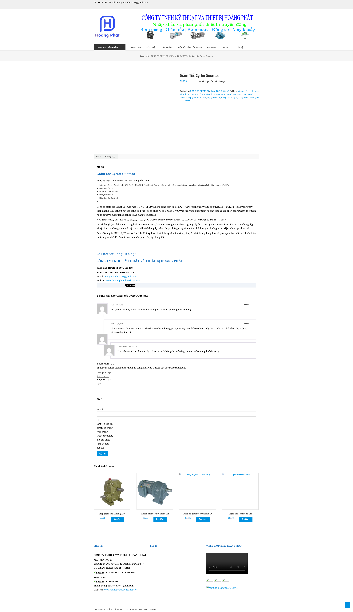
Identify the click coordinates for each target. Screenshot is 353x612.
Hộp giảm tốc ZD (213, 97)
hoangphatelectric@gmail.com (120, 276)
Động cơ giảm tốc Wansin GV (197, 513)
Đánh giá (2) (110, 156)
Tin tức (225, 47)
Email (100, 409)
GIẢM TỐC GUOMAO (180, 56)
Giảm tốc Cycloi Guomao (236, 94)
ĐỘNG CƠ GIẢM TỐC (160, 56)
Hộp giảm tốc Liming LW (112, 513)
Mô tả (98, 156)
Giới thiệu (151, 47)
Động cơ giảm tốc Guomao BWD (212, 94)
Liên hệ (239, 47)
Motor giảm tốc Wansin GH (155, 513)
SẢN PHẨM (166, 47)
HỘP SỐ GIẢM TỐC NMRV (190, 47)
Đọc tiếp (116, 519)
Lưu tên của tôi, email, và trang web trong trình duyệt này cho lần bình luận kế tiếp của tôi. (105, 435)
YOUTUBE (211, 47)
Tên (99, 399)
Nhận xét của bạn (104, 381)
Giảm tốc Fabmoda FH (240, 513)
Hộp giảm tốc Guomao (197, 97)
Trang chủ (135, 47)
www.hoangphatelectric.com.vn (123, 280)
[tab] (98, 156)
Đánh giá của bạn (105, 372)
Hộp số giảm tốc (242, 97)
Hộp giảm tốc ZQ (228, 97)
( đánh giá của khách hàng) (212, 81)
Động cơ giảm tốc (244, 91)
